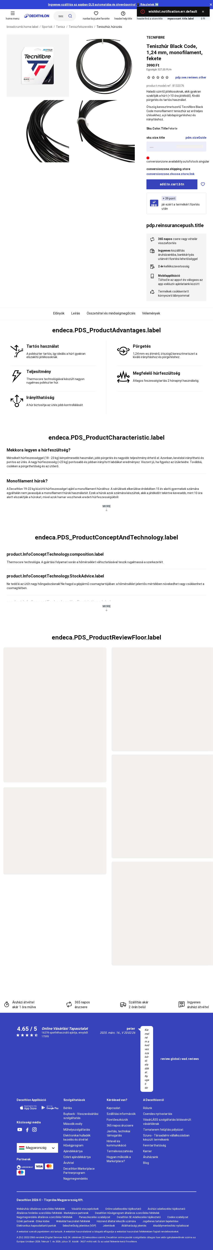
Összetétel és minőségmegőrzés (111, 313)
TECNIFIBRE (155, 37)
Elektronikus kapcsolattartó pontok (36, 1225)
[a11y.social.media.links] (20, 1129)
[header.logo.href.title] (37, 15)
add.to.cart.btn (172, 184)
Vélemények (151, 313)
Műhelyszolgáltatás (76, 1129)
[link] (179, 1059)
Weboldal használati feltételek (73, 1221)
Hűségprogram (73, 1145)
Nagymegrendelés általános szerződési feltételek (44, 1217)
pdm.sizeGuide (196, 137)
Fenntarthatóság (154, 1145)
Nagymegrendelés (75, 1178)
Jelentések (109, 1225)
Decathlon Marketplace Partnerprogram (79, 1170)
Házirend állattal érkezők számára (116, 1221)
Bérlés (67, 1108)
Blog (146, 1162)
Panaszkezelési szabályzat (94, 1217)
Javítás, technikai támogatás (118, 1133)
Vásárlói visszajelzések (85, 1208)
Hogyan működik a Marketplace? (119, 1159)
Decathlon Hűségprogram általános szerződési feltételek (127, 1213)
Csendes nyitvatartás (157, 1113)
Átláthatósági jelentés (133, 1225)
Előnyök (58, 313)
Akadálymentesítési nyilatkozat (171, 1225)
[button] (106, 330)
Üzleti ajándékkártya (77, 1157)
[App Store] (28, 1107)
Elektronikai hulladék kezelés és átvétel (76, 1137)
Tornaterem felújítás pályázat (163, 1129)
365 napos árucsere (120, 1125)
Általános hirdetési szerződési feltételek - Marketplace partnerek (52, 1213)
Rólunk (147, 1108)
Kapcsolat (113, 1108)
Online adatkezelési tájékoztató (123, 1208)
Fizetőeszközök (117, 1119)
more (107, 506)
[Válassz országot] (37, 1148)
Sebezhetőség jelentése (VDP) (79, 1225)
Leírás (75, 313)
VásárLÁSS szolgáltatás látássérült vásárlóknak (167, 1121)
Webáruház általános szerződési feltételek (41, 1208)
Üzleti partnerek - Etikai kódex (33, 1221)
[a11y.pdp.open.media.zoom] (38, 65)
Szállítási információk (121, 1113)
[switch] (202, 184)
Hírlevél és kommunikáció (116, 1143)
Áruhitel (68, 1162)
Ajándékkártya (73, 1151)
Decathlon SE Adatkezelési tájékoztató (139, 1217)
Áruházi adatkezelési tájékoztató (166, 1208)
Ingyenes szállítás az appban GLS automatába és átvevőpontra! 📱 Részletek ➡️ (103, 4)
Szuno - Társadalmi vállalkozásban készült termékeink (166, 1137)
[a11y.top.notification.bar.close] (211, 4)
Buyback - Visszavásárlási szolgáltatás (80, 1116)
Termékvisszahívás (120, 1151)
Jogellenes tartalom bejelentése (160, 1221)
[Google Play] (50, 1107)
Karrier (147, 1151)
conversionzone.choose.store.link (170, 174)
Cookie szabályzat (177, 1217)
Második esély (72, 1123)
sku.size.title (155, 137)
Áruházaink (150, 1157)
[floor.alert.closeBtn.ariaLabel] (203, 11)
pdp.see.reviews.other (190, 77)
